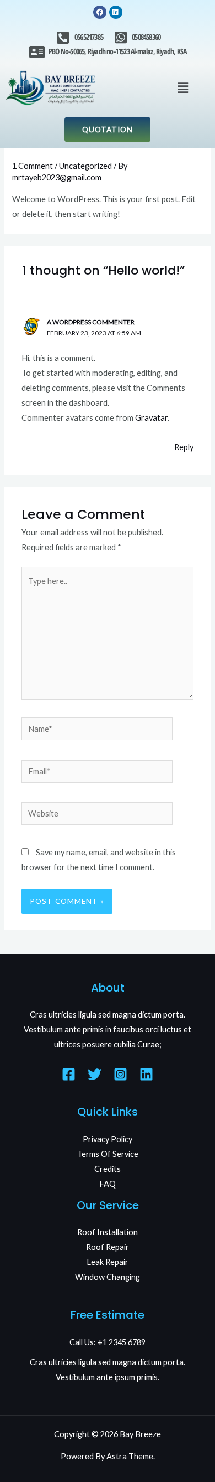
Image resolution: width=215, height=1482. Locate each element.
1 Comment (32, 166)
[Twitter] (94, 1074)
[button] (182, 88)
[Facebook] (69, 1074)
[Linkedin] (146, 1074)
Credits (107, 1169)
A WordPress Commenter (91, 322)
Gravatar (151, 417)
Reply (184, 447)
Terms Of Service (107, 1154)
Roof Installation (107, 1232)
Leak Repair (107, 1262)
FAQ (107, 1184)
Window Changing (107, 1277)
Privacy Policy (107, 1139)
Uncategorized (85, 166)
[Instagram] (120, 1074)
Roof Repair (107, 1247)
